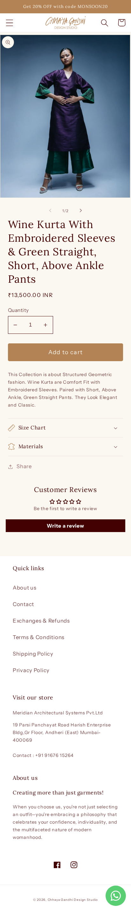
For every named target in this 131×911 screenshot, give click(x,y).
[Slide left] (50, 211)
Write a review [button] (65, 526)
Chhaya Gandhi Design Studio (73, 900)
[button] (9, 22)
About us (25, 587)
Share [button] (24, 466)
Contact (23, 604)
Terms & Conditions (39, 637)
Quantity (18, 310)
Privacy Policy (31, 670)
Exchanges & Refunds (41, 620)
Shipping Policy (33, 654)
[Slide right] (81, 211)
